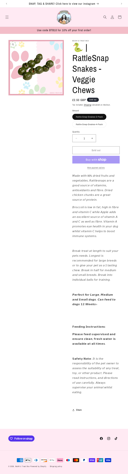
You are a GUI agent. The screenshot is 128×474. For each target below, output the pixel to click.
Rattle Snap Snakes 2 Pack (91, 117)
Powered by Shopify (38, 466)
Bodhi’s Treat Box (22, 466)
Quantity (76, 131)
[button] (7, 17)
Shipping (87, 105)
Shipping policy (56, 466)
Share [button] (79, 409)
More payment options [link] (96, 167)
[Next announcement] (121, 3)
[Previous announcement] (6, 3)
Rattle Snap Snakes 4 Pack (91, 125)
